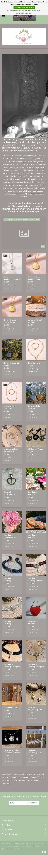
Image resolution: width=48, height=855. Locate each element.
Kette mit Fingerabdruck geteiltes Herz (9, 493)
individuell (24, 780)
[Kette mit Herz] (36, 349)
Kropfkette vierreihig (8, 579)
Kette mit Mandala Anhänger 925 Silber (12, 751)
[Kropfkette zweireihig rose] (12, 522)
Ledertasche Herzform (33, 622)
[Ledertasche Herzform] (36, 608)
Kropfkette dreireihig (32, 493)
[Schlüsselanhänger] (36, 435)
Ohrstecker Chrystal (12, 707)
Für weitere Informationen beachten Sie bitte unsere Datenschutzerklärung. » (24, 12)
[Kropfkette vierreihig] (12, 565)
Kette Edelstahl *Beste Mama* (10, 321)
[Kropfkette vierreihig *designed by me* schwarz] (12, 651)
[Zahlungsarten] (43, 852)
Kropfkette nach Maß (21, 777)
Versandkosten (8, 288)
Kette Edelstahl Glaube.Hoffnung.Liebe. (36, 278)
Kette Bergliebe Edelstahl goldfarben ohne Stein (34, 407)
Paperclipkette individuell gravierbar (9, 407)
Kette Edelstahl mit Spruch (12, 364)
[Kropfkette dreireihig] (36, 479)
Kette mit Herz (34, 363)
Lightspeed (20, 849)
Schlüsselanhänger (35, 449)
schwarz (6, 783)
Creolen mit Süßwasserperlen (34, 751)
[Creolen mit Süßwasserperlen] (36, 737)
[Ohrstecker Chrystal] (12, 694)
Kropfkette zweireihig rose (10, 536)
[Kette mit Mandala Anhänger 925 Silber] (12, 737)
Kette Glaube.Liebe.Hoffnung (12, 278)
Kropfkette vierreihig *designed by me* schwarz (12, 665)
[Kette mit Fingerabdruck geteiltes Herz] (12, 479)
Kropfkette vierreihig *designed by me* (36, 665)
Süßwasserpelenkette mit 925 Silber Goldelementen (12, 450)
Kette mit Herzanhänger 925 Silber (35, 708)
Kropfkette (7, 774)
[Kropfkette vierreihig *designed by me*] (36, 651)
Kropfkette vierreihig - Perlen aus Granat (35, 579)
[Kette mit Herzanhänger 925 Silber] (36, 694)
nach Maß (35, 780)
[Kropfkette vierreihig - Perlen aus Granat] (36, 565)
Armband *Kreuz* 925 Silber (35, 321)
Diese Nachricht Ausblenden (24, 7)
